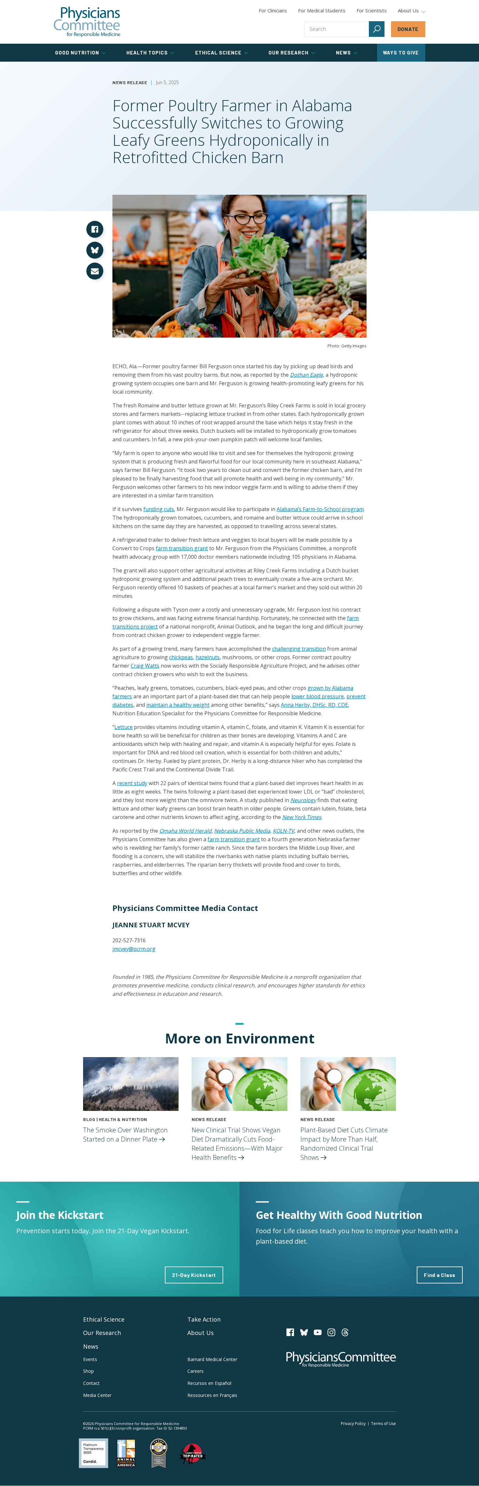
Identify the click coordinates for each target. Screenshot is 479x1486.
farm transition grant (182, 548)
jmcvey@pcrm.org (133, 948)
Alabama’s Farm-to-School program (320, 509)
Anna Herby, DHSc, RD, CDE (314, 704)
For (321, 10)
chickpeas (181, 657)
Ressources (212, 1395)
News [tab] (343, 52)
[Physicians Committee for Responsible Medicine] (87, 22)
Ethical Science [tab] (218, 52)
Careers (195, 1371)
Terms (383, 1423)
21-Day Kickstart (194, 1275)
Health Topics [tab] (147, 52)
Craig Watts (145, 665)
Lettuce (123, 727)
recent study (132, 783)
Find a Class (440, 1275)
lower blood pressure (317, 696)
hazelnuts (208, 657)
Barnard (212, 1359)
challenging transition (299, 648)
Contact (91, 1383)
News (90, 1346)
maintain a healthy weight (178, 704)
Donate (408, 29)
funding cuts (158, 509)
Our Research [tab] (289, 52)
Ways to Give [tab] (401, 52)
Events (90, 1359)
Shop (88, 1371)
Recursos (209, 1383)
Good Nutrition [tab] (77, 52)
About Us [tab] (408, 11)
